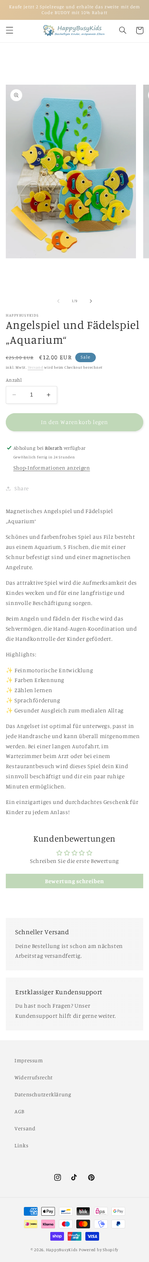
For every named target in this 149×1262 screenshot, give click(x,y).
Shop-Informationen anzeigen (51, 468)
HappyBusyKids (62, 1249)
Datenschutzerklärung (42, 1094)
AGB (19, 1111)
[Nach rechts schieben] (91, 301)
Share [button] (21, 488)
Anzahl (14, 380)
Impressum (28, 1060)
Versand (35, 367)
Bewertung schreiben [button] (74, 881)
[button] (9, 30)
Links (21, 1145)
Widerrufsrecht (33, 1077)
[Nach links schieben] (58, 301)
